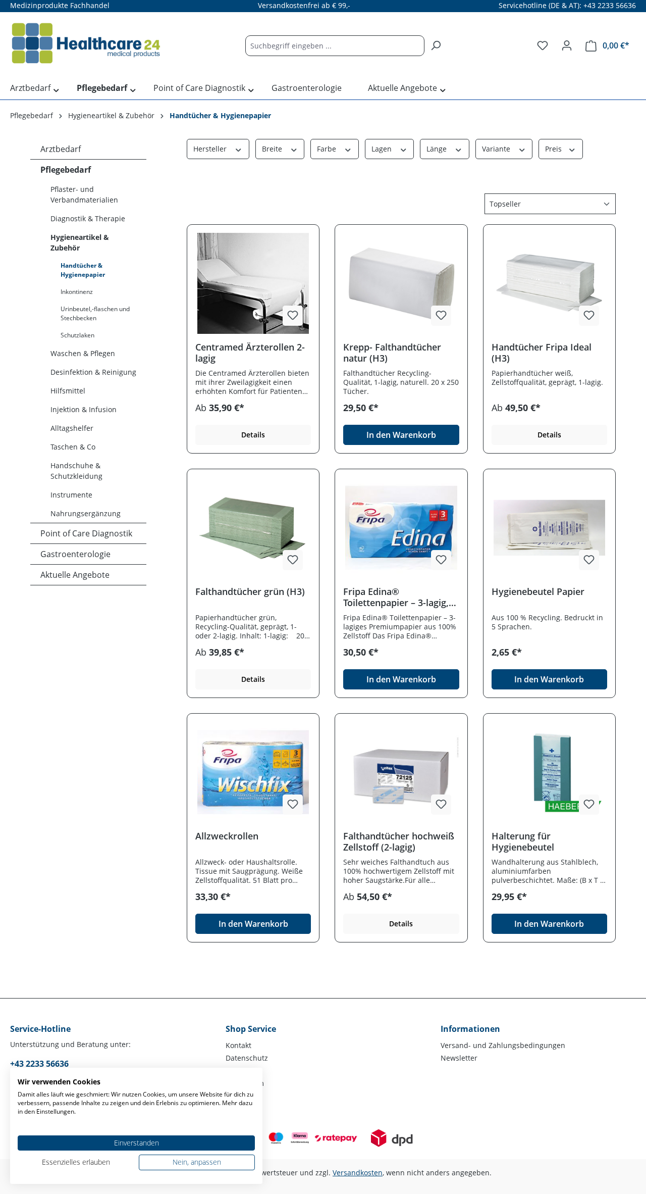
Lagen (382, 149)
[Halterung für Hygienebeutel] (549, 772)
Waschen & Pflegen (82, 353)
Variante (497, 149)
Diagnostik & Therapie (87, 218)
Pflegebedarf (65, 169)
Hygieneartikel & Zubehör (79, 242)
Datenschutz (247, 1058)
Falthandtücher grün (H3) (250, 592)
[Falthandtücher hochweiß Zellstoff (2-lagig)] (401, 772)
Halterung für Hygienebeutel (523, 841)
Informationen (470, 1028)
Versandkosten (358, 1172)
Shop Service (251, 1028)
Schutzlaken (77, 335)
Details (253, 434)
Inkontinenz (77, 291)
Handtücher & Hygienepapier (83, 270)
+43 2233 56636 (39, 1063)
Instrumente (71, 495)
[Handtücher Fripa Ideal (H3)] (549, 283)
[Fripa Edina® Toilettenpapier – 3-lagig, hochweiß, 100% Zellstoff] (401, 527)
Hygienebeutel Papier (538, 592)
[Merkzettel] (542, 45)
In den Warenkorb (401, 434)
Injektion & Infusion (83, 409)
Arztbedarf (60, 149)
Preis (554, 149)
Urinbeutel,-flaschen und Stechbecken (95, 313)
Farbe (327, 149)
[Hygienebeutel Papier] (549, 527)
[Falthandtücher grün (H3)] (253, 527)
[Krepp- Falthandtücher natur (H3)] (401, 283)
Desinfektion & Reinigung (93, 372)
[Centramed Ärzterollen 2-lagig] (253, 283)
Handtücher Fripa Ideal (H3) (541, 352)
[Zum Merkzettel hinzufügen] (293, 316)
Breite (273, 149)
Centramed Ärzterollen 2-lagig (250, 352)
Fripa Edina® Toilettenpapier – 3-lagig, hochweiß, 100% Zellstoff (397, 597)
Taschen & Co (72, 447)
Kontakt (238, 1045)
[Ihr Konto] (567, 45)
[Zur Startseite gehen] (86, 43)
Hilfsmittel (67, 390)
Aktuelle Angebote (75, 574)
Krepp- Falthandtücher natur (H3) (392, 352)
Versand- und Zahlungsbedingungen (503, 1045)
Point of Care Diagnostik (86, 533)
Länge (437, 149)
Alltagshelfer (71, 428)
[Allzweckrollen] (253, 772)
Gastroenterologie (75, 554)
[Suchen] (435, 45)
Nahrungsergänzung (85, 513)
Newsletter (459, 1058)
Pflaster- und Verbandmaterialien (84, 194)
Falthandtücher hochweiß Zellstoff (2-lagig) (398, 841)
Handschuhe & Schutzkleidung (76, 471)
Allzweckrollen (226, 836)
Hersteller (211, 149)
